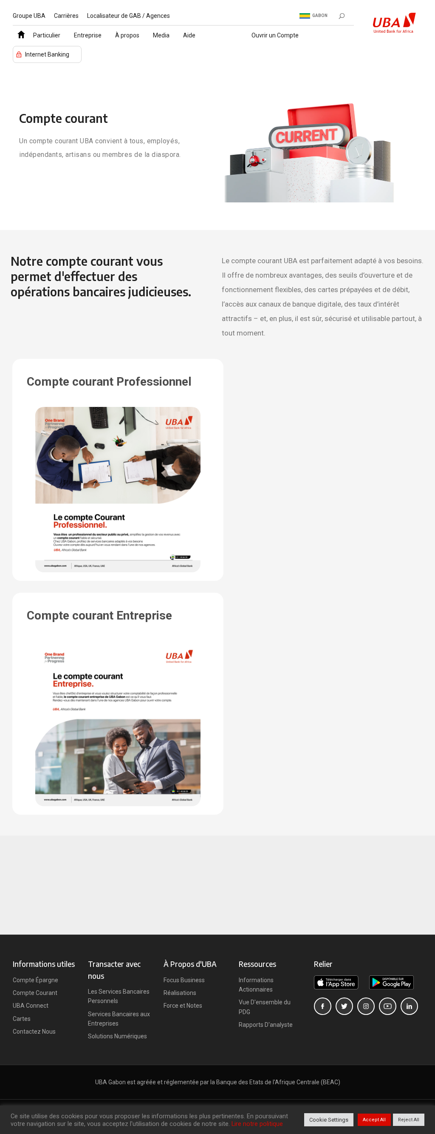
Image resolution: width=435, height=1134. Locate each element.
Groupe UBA (29, 16)
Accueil (19, 32)
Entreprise (88, 35)
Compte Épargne (35, 980)
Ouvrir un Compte (275, 35)
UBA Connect (30, 1005)
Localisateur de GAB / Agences (128, 16)
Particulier (46, 35)
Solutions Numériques (117, 1036)
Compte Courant (35, 992)
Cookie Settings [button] (328, 1120)
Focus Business (184, 980)
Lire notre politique (257, 1124)
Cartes (22, 1018)
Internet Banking (47, 54)
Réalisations (180, 992)
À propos (127, 35)
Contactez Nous (34, 1031)
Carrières (66, 16)
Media (161, 35)
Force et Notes (183, 1005)
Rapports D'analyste (266, 1024)
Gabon (320, 15)
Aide (189, 35)
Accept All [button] (374, 1120)
